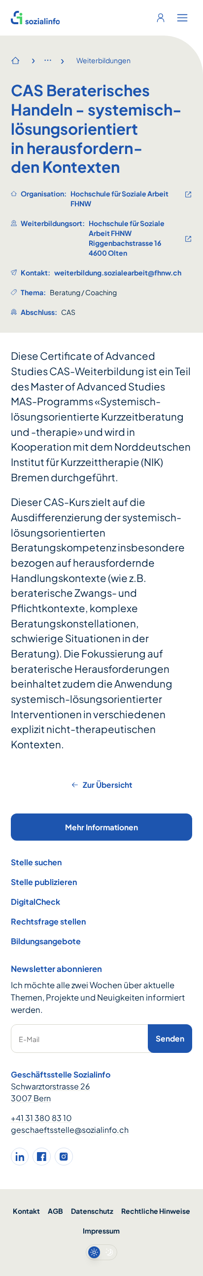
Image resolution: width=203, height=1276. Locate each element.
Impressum (101, 1230)
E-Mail (29, 1039)
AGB (55, 1210)
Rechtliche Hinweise (155, 1210)
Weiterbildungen (103, 60)
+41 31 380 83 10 (41, 1118)
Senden (170, 1038)
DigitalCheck (35, 901)
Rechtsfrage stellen (48, 921)
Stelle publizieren (44, 882)
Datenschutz (92, 1210)
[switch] (101, 1252)
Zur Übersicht (107, 784)
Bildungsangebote (46, 941)
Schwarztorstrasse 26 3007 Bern (50, 1092)
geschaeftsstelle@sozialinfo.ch (70, 1129)
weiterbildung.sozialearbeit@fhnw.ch (117, 272)
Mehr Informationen (101, 827)
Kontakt (26, 1210)
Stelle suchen (36, 862)
